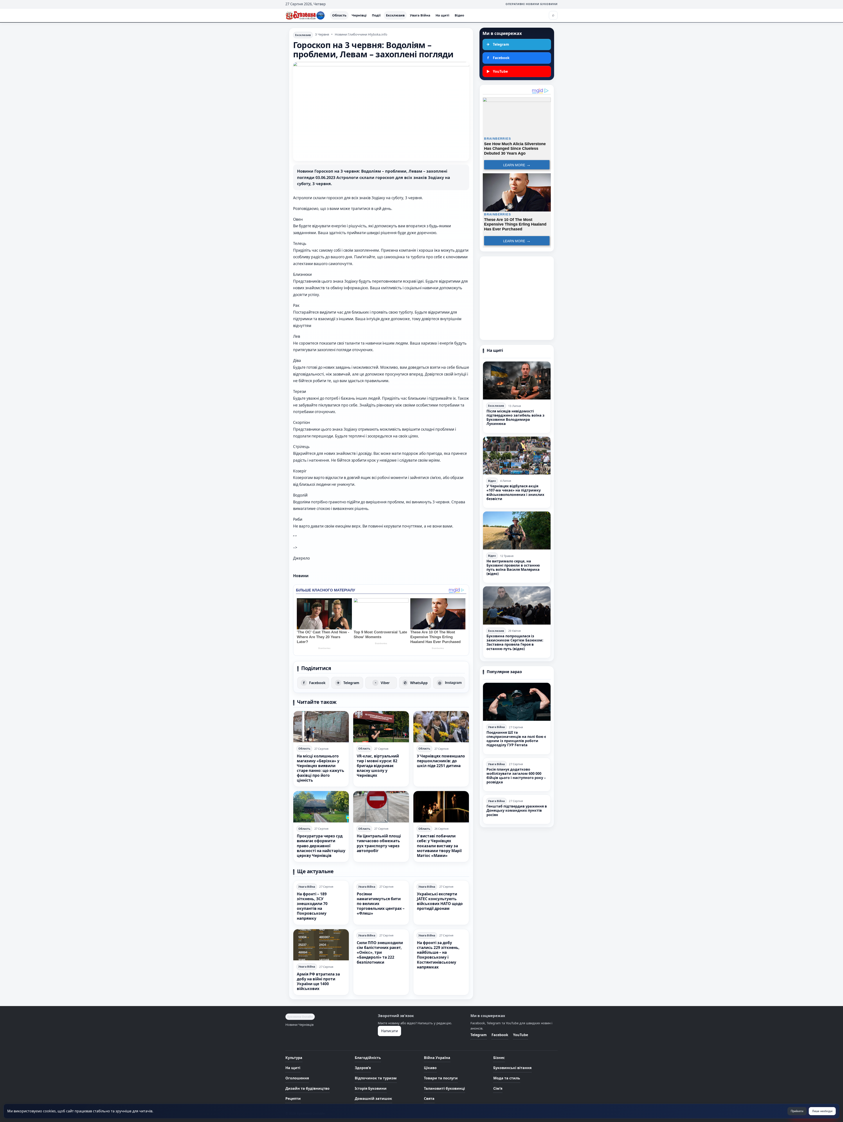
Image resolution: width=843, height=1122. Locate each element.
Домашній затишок (373, 1098)
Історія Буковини (371, 1088)
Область (339, 15)
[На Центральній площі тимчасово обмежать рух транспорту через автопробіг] (381, 806)
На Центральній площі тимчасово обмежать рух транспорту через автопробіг (379, 843)
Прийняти (797, 1111)
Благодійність (368, 1057)
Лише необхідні (822, 1111)
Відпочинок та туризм (376, 1078)
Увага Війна (420, 15)
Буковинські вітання (512, 1067)
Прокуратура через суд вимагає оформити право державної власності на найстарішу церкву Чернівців (321, 845)
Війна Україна (437, 1057)
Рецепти (293, 1098)
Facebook (500, 1034)
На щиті (442, 15)
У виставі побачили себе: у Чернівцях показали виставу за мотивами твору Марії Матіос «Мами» (439, 845)
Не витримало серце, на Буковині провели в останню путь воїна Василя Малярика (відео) (513, 567)
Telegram (478, 1034)
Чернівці (359, 15)
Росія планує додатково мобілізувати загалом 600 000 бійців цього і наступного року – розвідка (516, 775)
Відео (459, 15)
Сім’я (497, 1088)
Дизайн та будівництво (307, 1088)
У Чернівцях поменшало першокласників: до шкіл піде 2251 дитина (441, 760)
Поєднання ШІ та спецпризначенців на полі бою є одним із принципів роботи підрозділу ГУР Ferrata (516, 739)
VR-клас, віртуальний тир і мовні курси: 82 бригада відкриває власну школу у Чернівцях (378, 765)
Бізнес (499, 1057)
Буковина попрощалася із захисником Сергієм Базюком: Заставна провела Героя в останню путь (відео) (514, 642)
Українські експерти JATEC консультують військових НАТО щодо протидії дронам (440, 901)
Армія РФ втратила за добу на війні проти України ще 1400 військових (318, 981)
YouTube (520, 1034)
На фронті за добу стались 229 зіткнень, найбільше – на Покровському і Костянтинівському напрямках (438, 955)
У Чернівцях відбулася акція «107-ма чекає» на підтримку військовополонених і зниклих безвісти (515, 492)
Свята (429, 1098)
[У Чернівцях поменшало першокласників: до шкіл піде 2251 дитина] (441, 726)
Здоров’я (363, 1067)
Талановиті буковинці (444, 1088)
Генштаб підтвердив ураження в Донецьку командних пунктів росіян (516, 810)
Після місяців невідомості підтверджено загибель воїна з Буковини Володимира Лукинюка (515, 417)
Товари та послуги (441, 1078)
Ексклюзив (395, 15)
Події (376, 15)
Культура (293, 1057)
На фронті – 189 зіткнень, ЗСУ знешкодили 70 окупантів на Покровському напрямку (312, 906)
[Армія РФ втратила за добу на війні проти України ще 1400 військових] (321, 944)
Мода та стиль (506, 1078)
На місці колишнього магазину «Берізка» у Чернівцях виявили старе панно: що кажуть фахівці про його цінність (320, 768)
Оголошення (297, 1078)
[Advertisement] (517, 298)
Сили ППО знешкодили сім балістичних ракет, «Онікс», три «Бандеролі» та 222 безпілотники (380, 952)
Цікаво (430, 1067)
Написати (389, 1030)
